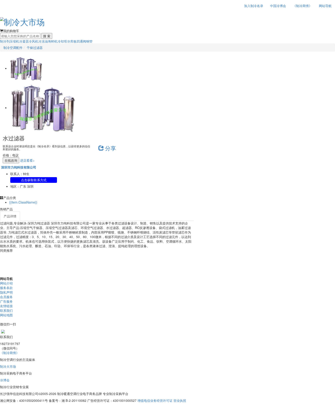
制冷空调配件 (13, 47)
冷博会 (5, 380)
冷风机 (33, 41)
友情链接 (6, 306)
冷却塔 (62, 41)
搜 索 (46, 36)
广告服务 (6, 301)
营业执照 (179, 400)
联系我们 (6, 310)
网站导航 (325, 5)
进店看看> (27, 160)
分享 (110, 148)
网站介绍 (6, 283)
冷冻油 (43, 41)
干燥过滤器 (35, 47)
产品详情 (10, 216)
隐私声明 (6, 292)
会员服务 (6, 296)
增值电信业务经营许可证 (155, 400)
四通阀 (81, 41)
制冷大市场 (8, 366)
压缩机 (14, 41)
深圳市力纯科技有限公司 (18, 167)
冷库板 (72, 41)
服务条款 (6, 287)
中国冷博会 (278, 5)
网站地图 (6, 315)
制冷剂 (5, 41)
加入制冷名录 (253, 5)
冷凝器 (24, 41)
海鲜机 (52, 41)
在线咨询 (11, 160)
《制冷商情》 (302, 5)
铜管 (89, 41)
